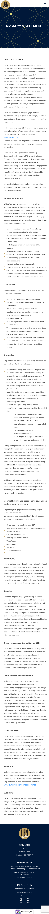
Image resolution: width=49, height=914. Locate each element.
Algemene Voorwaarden (24, 888)
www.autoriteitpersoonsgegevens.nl (20, 785)
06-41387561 (28, 855)
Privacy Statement (24, 892)
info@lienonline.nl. (12, 137)
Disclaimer (24, 896)
